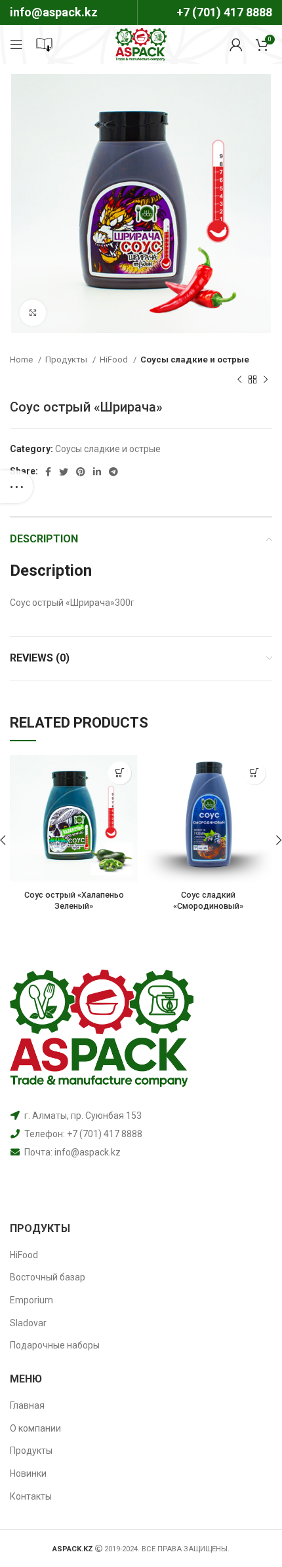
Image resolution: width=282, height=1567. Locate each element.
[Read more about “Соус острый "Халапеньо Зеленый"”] (119, 773)
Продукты (67, 359)
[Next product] (265, 379)
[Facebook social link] (48, 471)
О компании (35, 1428)
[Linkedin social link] (97, 471)
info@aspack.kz (87, 1152)
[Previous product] (239, 379)
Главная (27, 1405)
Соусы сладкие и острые (194, 359)
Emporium (31, 1300)
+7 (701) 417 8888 (224, 12)
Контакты (31, 1496)
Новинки (28, 1473)
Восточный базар (47, 1277)
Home (22, 359)
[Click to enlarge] (33, 313)
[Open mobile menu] (16, 44)
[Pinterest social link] (80, 471)
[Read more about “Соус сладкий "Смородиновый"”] (254, 773)
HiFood (115, 359)
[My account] (236, 44)
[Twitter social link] (63, 471)
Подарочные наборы (55, 1345)
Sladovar (28, 1323)
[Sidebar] (16, 486)
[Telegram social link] (113, 471)
